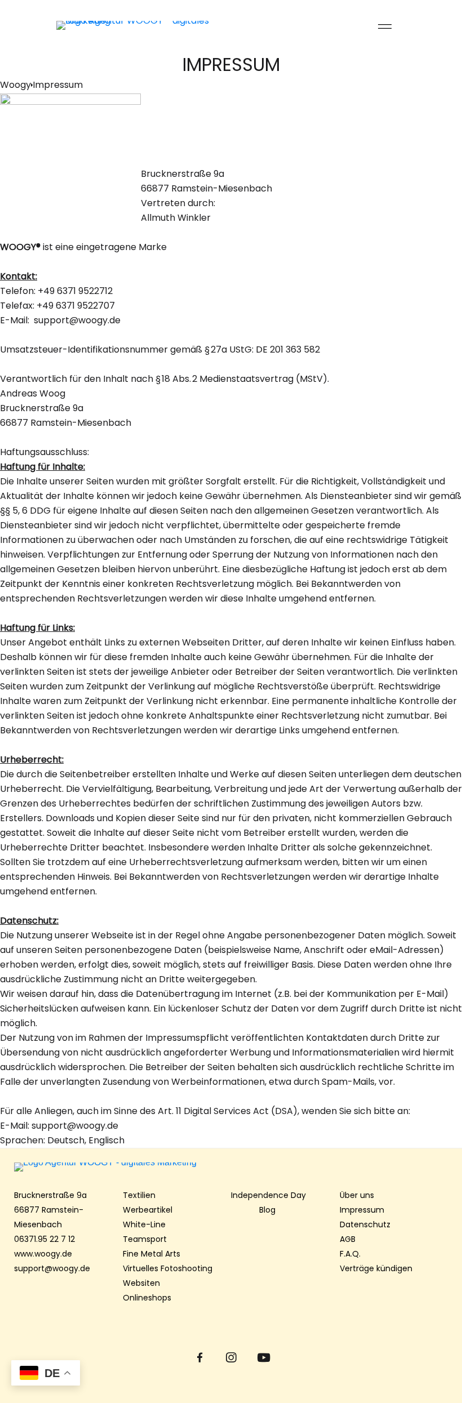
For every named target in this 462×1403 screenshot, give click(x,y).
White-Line (144, 1224)
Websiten (141, 1283)
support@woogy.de (52, 1268)
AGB (348, 1239)
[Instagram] (231, 1357)
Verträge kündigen (376, 1268)
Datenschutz (365, 1224)
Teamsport (145, 1239)
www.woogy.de (43, 1253)
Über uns (357, 1195)
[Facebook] (199, 1357)
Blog (268, 1209)
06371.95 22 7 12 (44, 1239)
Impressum (362, 1209)
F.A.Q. (350, 1253)
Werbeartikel (147, 1209)
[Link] (143, 25)
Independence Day (268, 1195)
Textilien (139, 1195)
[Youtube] (262, 1357)
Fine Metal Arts (151, 1253)
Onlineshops (147, 1297)
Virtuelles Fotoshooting (167, 1268)
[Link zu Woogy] (231, 1167)
